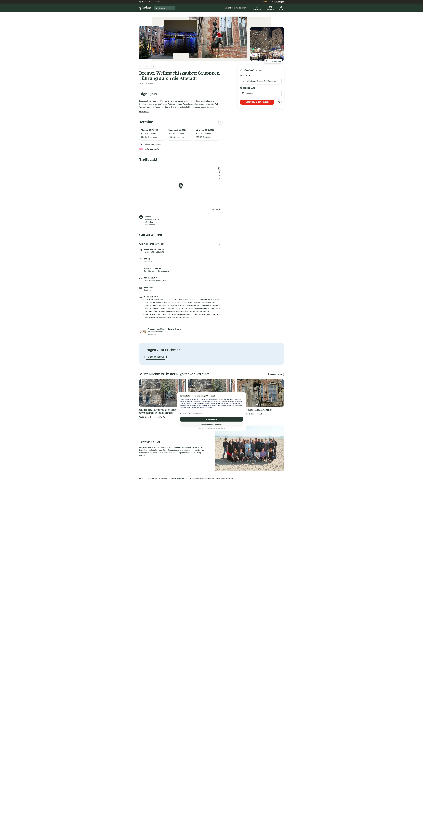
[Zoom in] (219, 172)
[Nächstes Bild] (280, 393)
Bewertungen (279, 2)
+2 (153, 67)
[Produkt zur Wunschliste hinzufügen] (279, 102)
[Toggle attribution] (219, 209)
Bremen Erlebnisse (177, 478)
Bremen (164, 478)
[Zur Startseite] (145, 8)
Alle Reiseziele (152, 478)
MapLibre (215, 209)
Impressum (152, 334)
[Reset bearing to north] (219, 178)
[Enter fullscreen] (219, 167)
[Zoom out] (219, 175)
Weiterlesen (144, 112)
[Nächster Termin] (220, 122)
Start (141, 478)
